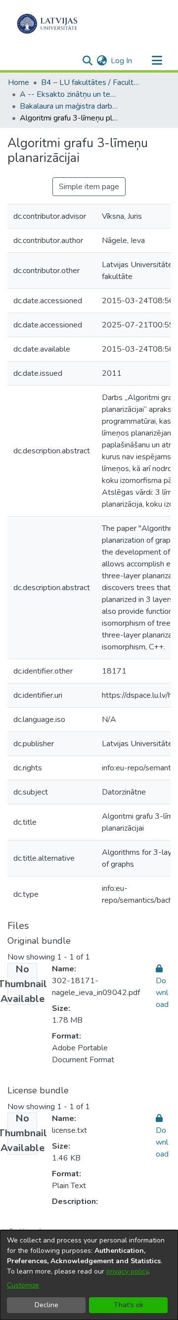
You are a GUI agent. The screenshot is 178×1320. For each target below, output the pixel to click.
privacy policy (127, 1271)
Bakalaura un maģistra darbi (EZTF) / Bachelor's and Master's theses (69, 106)
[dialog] (89, 1275)
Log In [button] (122, 60)
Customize (23, 1285)
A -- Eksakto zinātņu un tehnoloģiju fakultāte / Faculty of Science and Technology (69, 94)
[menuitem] (101, 61)
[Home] (47, 23)
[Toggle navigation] (157, 60)
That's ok (128, 1305)
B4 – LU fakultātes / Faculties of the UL (90, 82)
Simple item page (89, 186)
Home (18, 82)
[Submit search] (87, 61)
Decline (46, 1305)
